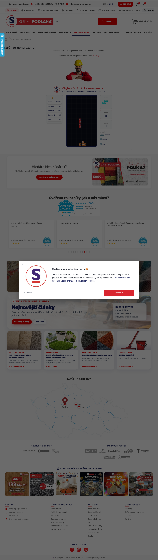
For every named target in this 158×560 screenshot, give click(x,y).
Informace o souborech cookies (80, 281)
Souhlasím (119, 293)
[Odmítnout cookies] (22, 264)
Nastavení (28, 293)
